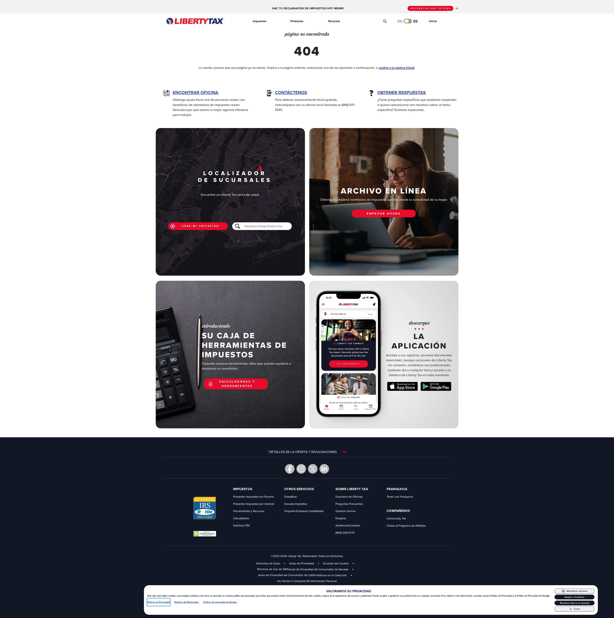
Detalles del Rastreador (186, 602)
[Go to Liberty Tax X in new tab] (313, 469)
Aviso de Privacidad (301, 563)
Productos (296, 21)
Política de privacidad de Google (220, 602)
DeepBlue (290, 497)
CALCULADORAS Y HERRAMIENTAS (237, 384)
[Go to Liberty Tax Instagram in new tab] (301, 469)
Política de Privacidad (158, 602)
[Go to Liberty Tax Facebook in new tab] (290, 469)
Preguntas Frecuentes (349, 504)
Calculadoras (241, 518)
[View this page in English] (408, 21)
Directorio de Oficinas (349, 497)
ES (415, 21)
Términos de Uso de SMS (273, 569)
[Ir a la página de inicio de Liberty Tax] (195, 21)
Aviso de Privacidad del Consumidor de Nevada (321, 569)
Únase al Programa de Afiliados (406, 526)
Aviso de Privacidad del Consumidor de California (289, 575)
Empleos (340, 518)
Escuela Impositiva (295, 504)
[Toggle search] (384, 21)
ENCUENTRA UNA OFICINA (431, 8)
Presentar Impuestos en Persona (253, 497)
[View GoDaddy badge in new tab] (204, 533)
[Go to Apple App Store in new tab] (402, 386)
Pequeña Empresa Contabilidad (303, 511)
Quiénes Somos (345, 511)
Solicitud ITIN (241, 525)
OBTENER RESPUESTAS (401, 92)
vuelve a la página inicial (396, 67)
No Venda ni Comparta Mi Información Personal (307, 581)
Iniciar (433, 21)
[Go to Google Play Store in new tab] (436, 386)
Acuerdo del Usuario (336, 563)
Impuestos (259, 21)
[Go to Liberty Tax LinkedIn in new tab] (324, 469)
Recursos (334, 21)
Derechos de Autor (268, 563)
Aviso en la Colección (336, 575)
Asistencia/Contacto (347, 525)
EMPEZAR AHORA (384, 213)
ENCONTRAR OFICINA (195, 92)
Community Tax (396, 518)
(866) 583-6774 (345, 533)
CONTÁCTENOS (291, 92)
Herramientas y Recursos (248, 511)
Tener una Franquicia (400, 497)
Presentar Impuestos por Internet (253, 504)
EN (400, 21)
